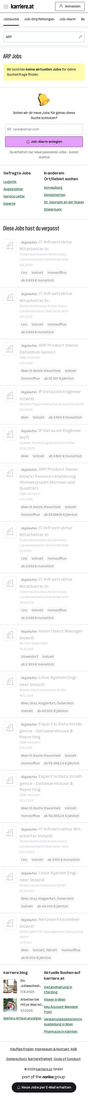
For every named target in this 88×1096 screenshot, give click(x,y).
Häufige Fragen (22, 1049)
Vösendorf (29, 657)
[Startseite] (23, 6)
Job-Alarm (67, 19)
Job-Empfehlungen (39, 19)
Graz (34, 703)
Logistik (9, 182)
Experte (9, 204)
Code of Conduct (67, 1059)
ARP (7, 56)
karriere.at (54, 978)
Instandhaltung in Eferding (58, 989)
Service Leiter (14, 196)
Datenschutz (16, 1059)
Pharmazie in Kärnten (60, 1032)
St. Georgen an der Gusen (64, 202)
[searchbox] (44, 37)
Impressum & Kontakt (52, 1049)
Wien (24, 417)
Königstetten (54, 195)
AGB (73, 1049)
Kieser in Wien (54, 999)
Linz (24, 273)
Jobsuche (11, 19)
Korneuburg (53, 188)
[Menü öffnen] (6, 6)
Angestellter (13, 189)
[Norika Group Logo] (43, 1078)
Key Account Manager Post (61, 1009)
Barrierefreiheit (40, 1059)
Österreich (65, 703)
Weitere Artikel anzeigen (22, 1018)
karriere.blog (15, 972)
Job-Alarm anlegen (46, 142)
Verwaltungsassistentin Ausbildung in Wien (63, 1021)
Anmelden (73, 6)
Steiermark (53, 209)
